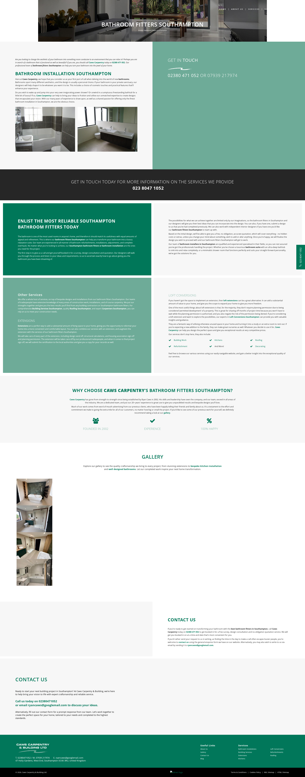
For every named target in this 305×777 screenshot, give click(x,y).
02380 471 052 (118, 62)
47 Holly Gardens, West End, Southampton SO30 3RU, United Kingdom (50, 760)
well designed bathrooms (122, 469)
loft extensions (230, 300)
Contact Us (204, 755)
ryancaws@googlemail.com (200, 645)
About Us (204, 749)
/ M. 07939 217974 (41, 757)
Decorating (260, 346)
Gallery (203, 752)
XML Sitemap (269, 772)
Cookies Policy (255, 772)
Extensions (23, 326)
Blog (202, 758)
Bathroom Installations (247, 749)
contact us (184, 642)
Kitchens (218, 340)
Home (140, 30)
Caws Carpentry (96, 62)
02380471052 (48, 701)
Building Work (180, 340)
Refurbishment (180, 346)
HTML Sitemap (283, 772)
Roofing (258, 340)
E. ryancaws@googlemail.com (68, 757)
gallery (167, 413)
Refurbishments (276, 752)
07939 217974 (222, 75)
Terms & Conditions (239, 772)
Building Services (245, 752)
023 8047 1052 (300, 255)
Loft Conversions (277, 749)
